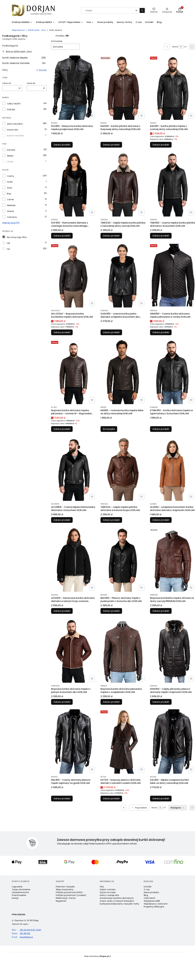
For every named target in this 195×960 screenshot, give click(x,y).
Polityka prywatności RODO (69, 892)
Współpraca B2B (152, 901)
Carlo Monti (149, 898)
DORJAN (11, 109)
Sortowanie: (57, 41)
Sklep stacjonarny (64, 889)
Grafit (10, 181)
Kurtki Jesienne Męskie (24, 57)
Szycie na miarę (108, 892)
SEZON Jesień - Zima (37, 30)
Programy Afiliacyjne (154, 906)
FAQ (102, 886)
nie (8, 249)
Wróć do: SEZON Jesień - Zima (19, 51)
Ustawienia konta (20, 892)
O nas (147, 889)
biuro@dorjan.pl (22, 937)
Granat (10, 211)
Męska (10, 155)
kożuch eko (12, 129)
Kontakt (147, 886)
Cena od (6, 83)
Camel (10, 199)
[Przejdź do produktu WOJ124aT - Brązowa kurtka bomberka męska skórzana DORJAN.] (73, 275)
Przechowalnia (19, 895)
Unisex (10, 161)
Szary (9, 187)
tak (8, 243)
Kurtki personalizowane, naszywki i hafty (119, 903)
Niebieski (11, 205)
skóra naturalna (15, 123)
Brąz (9, 193)
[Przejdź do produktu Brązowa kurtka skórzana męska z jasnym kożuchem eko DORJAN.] (73, 650)
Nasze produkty (151, 892)
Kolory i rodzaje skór (109, 895)
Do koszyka (109, 429)
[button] (142, 10)
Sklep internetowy (96, 956)
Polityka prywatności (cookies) (71, 895)
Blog (146, 895)
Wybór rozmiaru (108, 889)
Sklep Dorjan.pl (18, 30)
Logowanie (17, 886)
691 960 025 (21, 933)
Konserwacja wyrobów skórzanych (117, 898)
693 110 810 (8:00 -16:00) (26, 930)
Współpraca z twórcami (155, 903)
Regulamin (61, 901)
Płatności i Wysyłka (65, 886)
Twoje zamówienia (21, 889)
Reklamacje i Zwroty (66, 898)
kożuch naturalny (15, 135)
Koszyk (15, 898)
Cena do (31, 83)
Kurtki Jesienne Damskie (24, 63)
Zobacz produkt (62, 144)
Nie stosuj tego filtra (17, 237)
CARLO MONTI (14, 103)
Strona (175, 46)
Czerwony (12, 217)
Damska (11, 149)
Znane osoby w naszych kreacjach (117, 901)
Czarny (10, 176)
